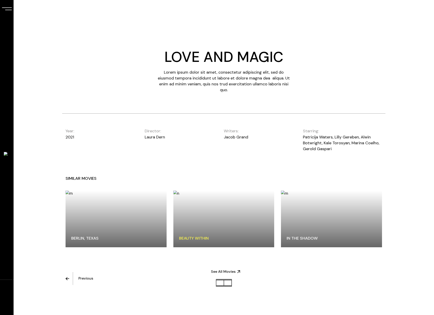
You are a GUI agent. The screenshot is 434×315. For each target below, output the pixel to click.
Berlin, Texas (85, 238)
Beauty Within (194, 238)
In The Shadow (302, 238)
